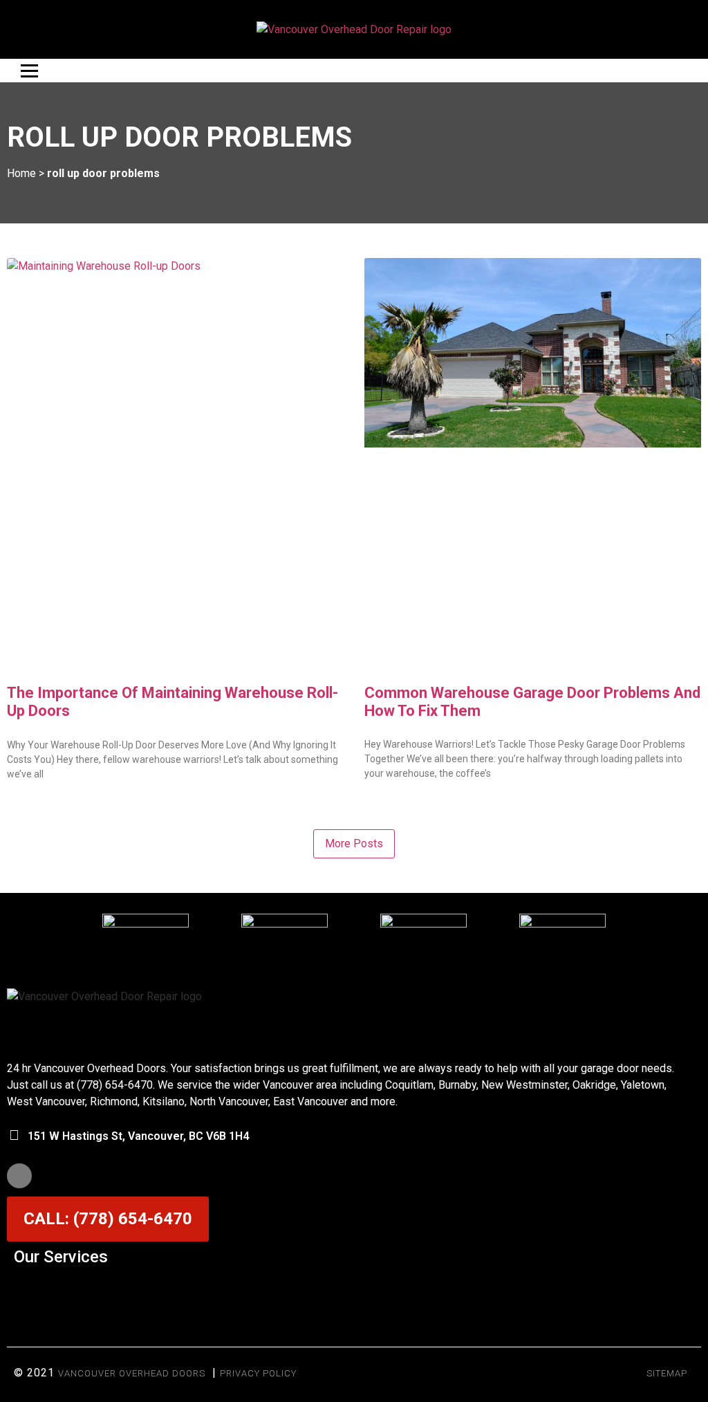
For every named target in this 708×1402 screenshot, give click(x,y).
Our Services (61, 1256)
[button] (354, 1290)
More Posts (354, 843)
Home (21, 173)
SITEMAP (666, 1373)
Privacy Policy (258, 1373)
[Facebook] (19, 1175)
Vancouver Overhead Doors (131, 1373)
